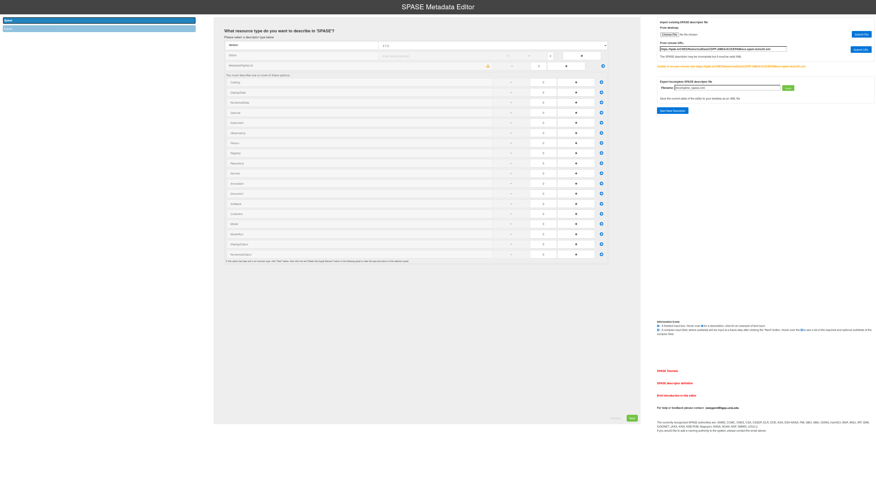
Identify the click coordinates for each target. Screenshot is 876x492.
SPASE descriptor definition (675, 383)
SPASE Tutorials (667, 371)
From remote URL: (672, 43)
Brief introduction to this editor (676, 395)
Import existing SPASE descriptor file (684, 22)
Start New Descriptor (673, 111)
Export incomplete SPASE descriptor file (686, 81)
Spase (8, 20)
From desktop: (669, 28)
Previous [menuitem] (615, 418)
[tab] (99, 20)
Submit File (862, 34)
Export (8, 29)
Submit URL (861, 49)
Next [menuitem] (632, 418)
